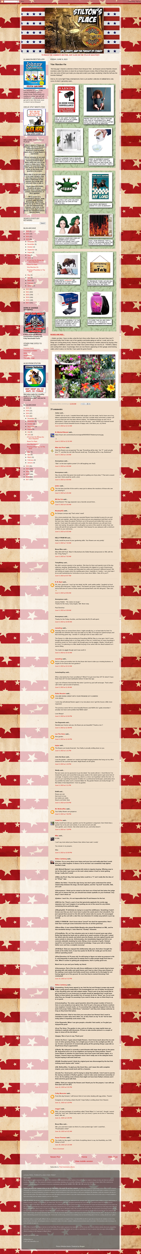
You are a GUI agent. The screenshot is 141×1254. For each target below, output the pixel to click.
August (29, 252)
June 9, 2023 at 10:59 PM (63, 852)
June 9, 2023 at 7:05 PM (63, 814)
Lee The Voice (60, 734)
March (29, 280)
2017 (28, 303)
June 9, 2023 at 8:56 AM (63, 593)
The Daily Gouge (29, 358)
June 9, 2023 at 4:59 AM (63, 479)
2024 (28, 236)
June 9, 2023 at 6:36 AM (63, 504)
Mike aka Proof (60, 447)
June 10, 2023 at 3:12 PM (63, 978)
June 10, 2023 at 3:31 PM (63, 1087)
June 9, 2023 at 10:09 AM (63, 622)
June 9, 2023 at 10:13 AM (63, 666)
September (31, 250)
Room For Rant (32, 264)
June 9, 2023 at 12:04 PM (63, 716)
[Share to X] (86, 404)
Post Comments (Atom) (67, 1167)
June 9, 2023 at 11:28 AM (63, 687)
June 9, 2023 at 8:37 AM (63, 575)
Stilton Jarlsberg (61, 859)
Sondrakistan (28, 355)
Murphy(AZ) (59, 511)
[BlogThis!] (84, 404)
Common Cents (29, 348)
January (30, 286)
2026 (28, 231)
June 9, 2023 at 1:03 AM (63, 454)
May (29, 275)
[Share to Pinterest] (90, 404)
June (29, 258)
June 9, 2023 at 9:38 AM (63, 610)
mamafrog (58, 628)
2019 (28, 297)
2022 (28, 289)
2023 (28, 239)
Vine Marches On (32, 267)
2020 (28, 294)
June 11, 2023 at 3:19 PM (63, 1102)
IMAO (25, 353)
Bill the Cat (59, 499)
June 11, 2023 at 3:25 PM (63, 1118)
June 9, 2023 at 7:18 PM (63, 829)
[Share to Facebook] (88, 404)
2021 (28, 292)
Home (84, 1157)
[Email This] (82, 404)
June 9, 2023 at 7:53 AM (63, 556)
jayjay (57, 745)
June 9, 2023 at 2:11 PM (63, 785)
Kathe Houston (60, 693)
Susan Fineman (60, 1137)
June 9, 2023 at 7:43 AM (63, 543)
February (30, 283)
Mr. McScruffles (60, 809)
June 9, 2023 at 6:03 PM (63, 802)
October (30, 247)
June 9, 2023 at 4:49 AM (63, 466)
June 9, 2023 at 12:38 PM (63, 728)
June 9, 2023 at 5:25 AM (63, 493)
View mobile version (84, 1161)
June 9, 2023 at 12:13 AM (63, 426)
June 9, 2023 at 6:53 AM (63, 531)
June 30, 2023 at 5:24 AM (63, 1145)
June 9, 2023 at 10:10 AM (63, 652)
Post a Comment (58, 1149)
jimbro (57, 486)
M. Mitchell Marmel (61, 432)
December (31, 241)
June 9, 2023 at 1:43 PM (63, 764)
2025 (28, 234)
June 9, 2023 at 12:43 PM (63, 739)
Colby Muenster (60, 1093)
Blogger (82, 1246)
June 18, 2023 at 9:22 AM (63, 1131)
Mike (56, 835)
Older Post (112, 1157)
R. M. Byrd (58, 582)
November (31, 244)
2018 (28, 300)
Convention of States (30, 350)
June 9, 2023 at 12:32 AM (63, 441)
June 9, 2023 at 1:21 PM (63, 750)
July (28, 255)
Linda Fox (58, 820)
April (29, 277)
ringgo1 (58, 1109)
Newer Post (55, 1157)
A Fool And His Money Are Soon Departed (35, 261)
